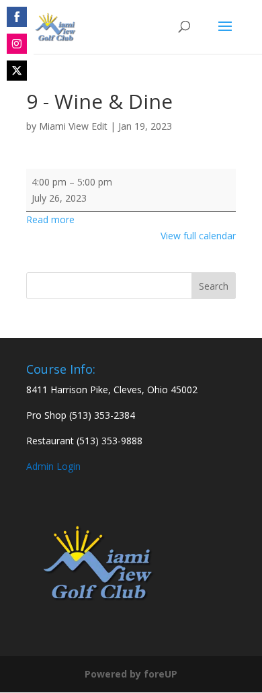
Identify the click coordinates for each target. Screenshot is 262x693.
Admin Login (53, 466)
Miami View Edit (73, 126)
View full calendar (198, 235)
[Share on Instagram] (17, 44)
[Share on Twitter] (17, 70)
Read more (50, 219)
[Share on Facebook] (17, 17)
